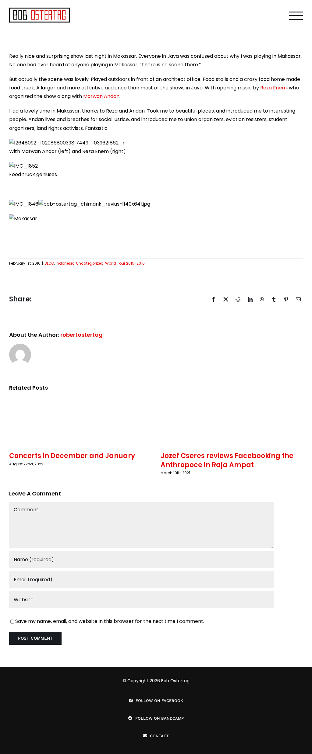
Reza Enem (273, 87)
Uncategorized (90, 263)
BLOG (49, 263)
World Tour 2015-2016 (125, 263)
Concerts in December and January (72, 455)
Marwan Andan (101, 96)
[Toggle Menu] (296, 16)
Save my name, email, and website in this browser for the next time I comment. (109, 621)
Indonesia (65, 263)
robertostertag (81, 335)
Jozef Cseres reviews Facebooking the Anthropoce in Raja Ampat (227, 460)
